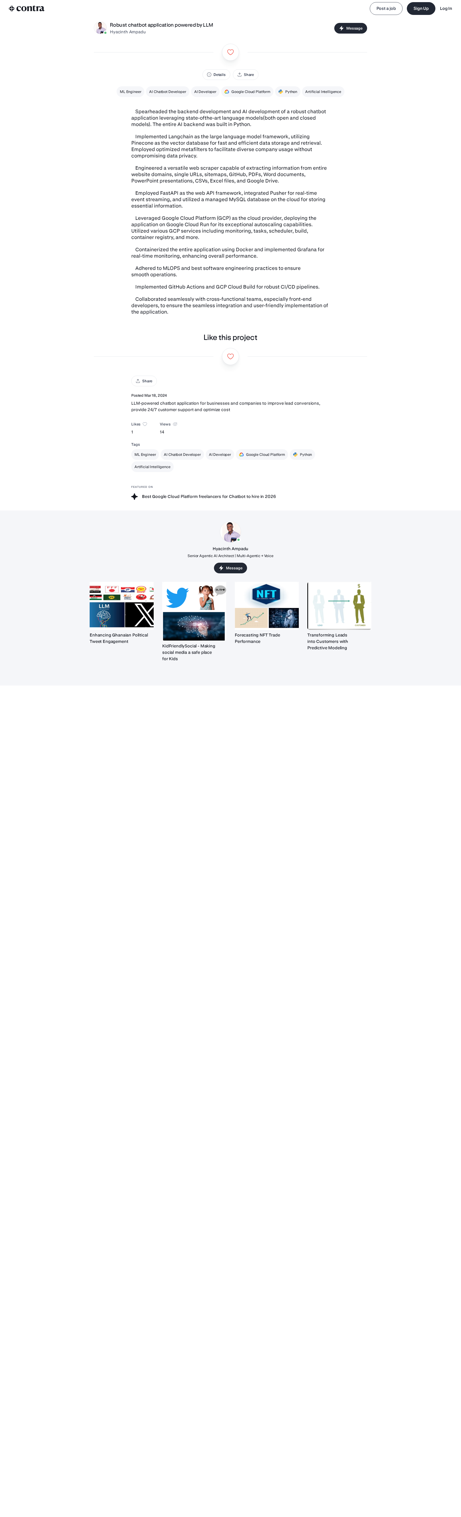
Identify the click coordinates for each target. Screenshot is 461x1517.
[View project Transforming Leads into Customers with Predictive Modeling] (339, 606)
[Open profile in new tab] (100, 28)
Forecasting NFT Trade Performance (257, 638)
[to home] (27, 8)
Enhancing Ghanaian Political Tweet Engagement (119, 638)
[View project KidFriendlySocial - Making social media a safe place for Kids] (194, 611)
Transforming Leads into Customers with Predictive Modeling (327, 641)
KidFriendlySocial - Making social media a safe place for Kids (188, 652)
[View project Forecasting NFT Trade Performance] (267, 606)
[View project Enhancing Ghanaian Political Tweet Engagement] (122, 606)
